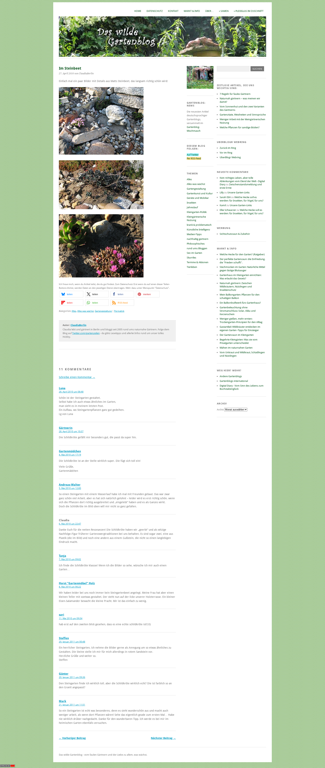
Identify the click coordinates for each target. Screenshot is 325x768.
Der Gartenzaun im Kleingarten (237, 334)
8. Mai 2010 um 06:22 (70, 587)
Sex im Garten (194, 252)
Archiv (220, 409)
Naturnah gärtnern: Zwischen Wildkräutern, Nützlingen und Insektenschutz (236, 286)
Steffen (64, 638)
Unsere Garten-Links (238, 192)
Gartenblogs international (234, 381)
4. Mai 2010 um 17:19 (70, 455)
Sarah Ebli (225, 197)
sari (61, 614)
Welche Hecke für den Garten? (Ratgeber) (242, 254)
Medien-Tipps (194, 234)
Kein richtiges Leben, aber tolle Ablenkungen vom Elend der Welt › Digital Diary (242, 181)
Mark (62, 701)
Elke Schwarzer (228, 210)
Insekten (191, 202)
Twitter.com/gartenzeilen (86, 333)
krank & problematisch (199, 224)
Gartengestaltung (103, 311)
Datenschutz (155, 11)
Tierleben (192, 267)
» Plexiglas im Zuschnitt (248, 11)
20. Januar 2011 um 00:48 (72, 641)
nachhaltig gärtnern (197, 239)
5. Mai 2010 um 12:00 (70, 488)
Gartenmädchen (70, 451)
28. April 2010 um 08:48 (71, 391)
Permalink (119, 311)
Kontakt (173, 11)
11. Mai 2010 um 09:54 (70, 618)
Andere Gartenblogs (231, 376)
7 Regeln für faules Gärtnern (235, 94)
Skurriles (191, 257)
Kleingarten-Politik (197, 212)
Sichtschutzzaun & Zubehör (235, 233)
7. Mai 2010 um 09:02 (70, 559)
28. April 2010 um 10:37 (71, 431)
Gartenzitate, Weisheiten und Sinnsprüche (243, 114)
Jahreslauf (192, 207)
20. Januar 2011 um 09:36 (72, 677)
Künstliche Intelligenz (198, 229)
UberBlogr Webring (230, 157)
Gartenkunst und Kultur (200, 193)
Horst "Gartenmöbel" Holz (77, 583)
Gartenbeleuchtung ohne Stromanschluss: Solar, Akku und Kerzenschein (238, 311)
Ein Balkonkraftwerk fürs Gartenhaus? (240, 302)
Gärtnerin (65, 428)
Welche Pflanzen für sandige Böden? (240, 127)
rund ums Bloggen (197, 248)
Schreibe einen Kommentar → (77, 377)
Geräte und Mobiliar (198, 198)
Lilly (222, 192)
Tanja (62, 556)
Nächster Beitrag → (163, 738)
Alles (74, 311)
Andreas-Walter (69, 484)
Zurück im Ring (228, 148)
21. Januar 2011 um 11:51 (72, 704)
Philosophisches (196, 243)
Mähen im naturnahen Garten (236, 347)
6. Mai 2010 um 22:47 (70, 524)
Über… (209, 11)
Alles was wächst (85, 311)
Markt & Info (192, 11)
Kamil (223, 205)
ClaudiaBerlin (78, 325)
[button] (71, 294)
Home (137, 11)
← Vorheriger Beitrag (72, 738)
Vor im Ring (226, 152)
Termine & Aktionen (197, 262)
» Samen (224, 11)
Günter (63, 673)
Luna (62, 388)
